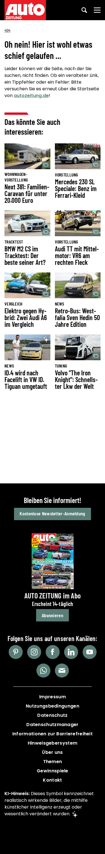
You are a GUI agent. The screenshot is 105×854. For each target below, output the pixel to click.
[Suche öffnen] (84, 10)
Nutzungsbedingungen (52, 706)
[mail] (62, 671)
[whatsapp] (43, 671)
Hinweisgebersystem (52, 743)
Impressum (52, 697)
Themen (52, 761)
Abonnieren (52, 615)
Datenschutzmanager (52, 724)
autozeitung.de (31, 95)
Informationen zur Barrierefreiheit (52, 734)
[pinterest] (16, 652)
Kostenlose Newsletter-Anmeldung (52, 513)
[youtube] (90, 652)
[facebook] (53, 652)
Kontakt (52, 780)
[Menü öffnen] (97, 10)
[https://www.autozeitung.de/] (25, 10)
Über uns (52, 752)
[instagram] (34, 652)
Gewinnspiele (52, 771)
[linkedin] (71, 652)
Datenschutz (52, 715)
